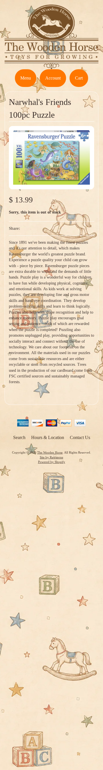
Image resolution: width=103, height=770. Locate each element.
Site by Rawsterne (51, 457)
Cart (79, 78)
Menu (25, 78)
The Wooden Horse (50, 452)
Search (19, 437)
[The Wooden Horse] (51, 65)
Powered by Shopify (51, 462)
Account (53, 78)
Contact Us (80, 437)
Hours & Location (47, 437)
